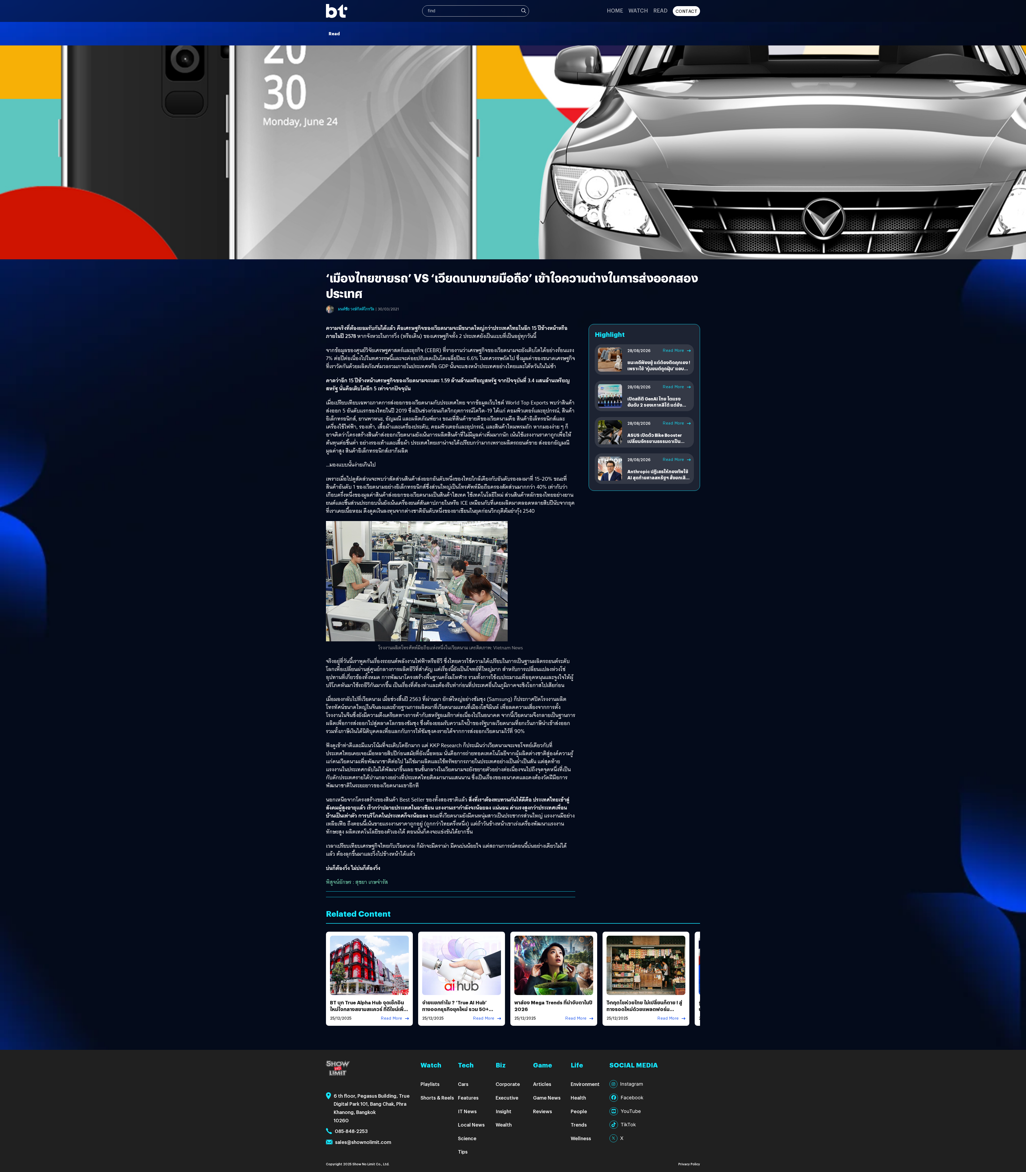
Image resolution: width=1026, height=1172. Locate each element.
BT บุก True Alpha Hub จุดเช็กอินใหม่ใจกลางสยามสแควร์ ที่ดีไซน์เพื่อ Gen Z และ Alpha (368, 1009)
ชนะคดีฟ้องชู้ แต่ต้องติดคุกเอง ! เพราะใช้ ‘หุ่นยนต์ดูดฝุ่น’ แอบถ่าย (658, 368)
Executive (507, 1097)
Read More (673, 350)
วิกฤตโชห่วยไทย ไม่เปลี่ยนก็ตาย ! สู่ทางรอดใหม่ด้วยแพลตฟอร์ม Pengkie (644, 1009)
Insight (503, 1111)
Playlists (430, 1084)
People (579, 1111)
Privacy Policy (689, 1164)
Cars (463, 1084)
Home (615, 10)
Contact (686, 11)
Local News (471, 1124)
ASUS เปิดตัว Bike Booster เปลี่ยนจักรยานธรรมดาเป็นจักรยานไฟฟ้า (654, 441)
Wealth (504, 1124)
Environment (585, 1084)
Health (578, 1097)
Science (467, 1138)
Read (660, 10)
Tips (463, 1151)
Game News (547, 1097)
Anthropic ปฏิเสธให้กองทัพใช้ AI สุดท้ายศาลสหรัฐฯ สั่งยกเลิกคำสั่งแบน (658, 477)
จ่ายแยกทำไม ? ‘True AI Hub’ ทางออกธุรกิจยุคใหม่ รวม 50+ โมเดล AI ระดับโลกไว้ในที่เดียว (456, 1009)
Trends (579, 1124)
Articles (542, 1084)
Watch (638, 10)
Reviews (542, 1111)
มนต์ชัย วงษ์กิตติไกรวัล (356, 309)
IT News (467, 1111)
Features (468, 1097)
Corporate (508, 1084)
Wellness (581, 1138)
